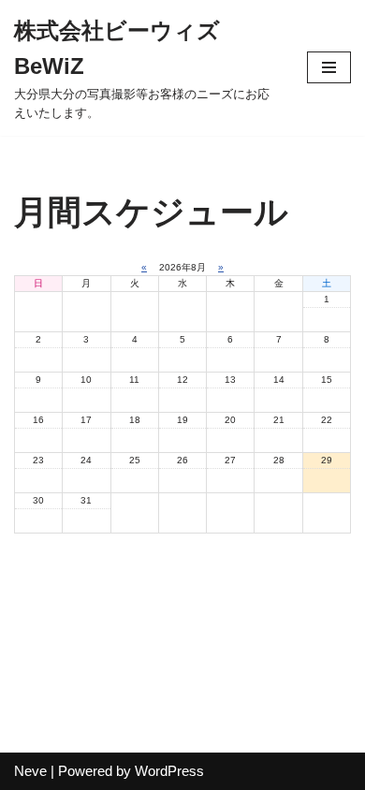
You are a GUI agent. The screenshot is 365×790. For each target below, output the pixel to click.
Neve (30, 771)
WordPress (169, 771)
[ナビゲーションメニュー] (329, 67)
